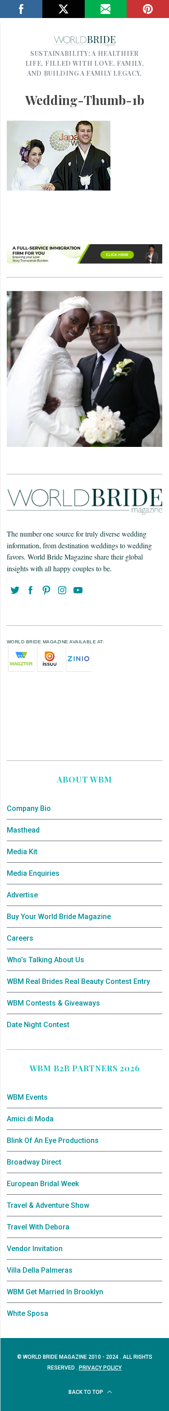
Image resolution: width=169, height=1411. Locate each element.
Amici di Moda (30, 1119)
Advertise (22, 895)
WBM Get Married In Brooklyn (55, 1292)
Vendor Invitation (35, 1248)
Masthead (23, 830)
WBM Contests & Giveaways (53, 1003)
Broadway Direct (34, 1162)
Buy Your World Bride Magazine (59, 916)
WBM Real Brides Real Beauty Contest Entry (78, 981)
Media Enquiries (33, 873)
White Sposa (27, 1313)
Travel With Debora (38, 1227)
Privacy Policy (100, 1368)
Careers (20, 938)
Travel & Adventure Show (48, 1205)
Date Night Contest (38, 1024)
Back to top (87, 1392)
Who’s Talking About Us (45, 960)
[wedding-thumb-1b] (58, 187)
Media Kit (22, 851)
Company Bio (29, 808)
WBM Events (27, 1097)
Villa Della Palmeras (40, 1270)
